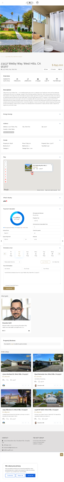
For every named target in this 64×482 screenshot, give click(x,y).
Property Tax (36, 218)
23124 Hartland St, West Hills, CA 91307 (15, 374)
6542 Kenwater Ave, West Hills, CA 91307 (47, 374)
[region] (20, 471)
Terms (59, 190)
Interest (35, 236)
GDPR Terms (15, 285)
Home (2, 56)
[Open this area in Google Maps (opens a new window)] (6, 190)
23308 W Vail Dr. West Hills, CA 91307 (46, 410)
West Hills (14, 69)
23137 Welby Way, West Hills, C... (40, 165)
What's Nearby (7, 197)
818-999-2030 (7, 445)
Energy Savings (7, 114)
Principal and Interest (38, 213)
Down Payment (6, 236)
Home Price (6, 230)
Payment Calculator (9, 209)
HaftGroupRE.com (8, 450)
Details (5, 140)
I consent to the (11, 285)
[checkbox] (3, 285)
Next (59, 253)
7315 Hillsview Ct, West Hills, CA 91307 (15, 410)
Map (4, 157)
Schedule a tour (7, 248)
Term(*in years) (37, 230)
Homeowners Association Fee (40, 224)
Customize (10, 475)
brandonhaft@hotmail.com (10, 447)
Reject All (20, 475)
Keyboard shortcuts (40, 190)
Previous (4, 253)
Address (5, 123)
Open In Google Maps (9, 132)
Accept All (30, 475)
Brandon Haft (7, 323)
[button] (35, 176)
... (24, 327)
